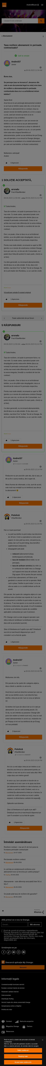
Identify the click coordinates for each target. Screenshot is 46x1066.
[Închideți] (42, 1040)
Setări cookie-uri (23, 1050)
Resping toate (23, 1056)
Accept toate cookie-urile (23, 1062)
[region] (23, 1051)
